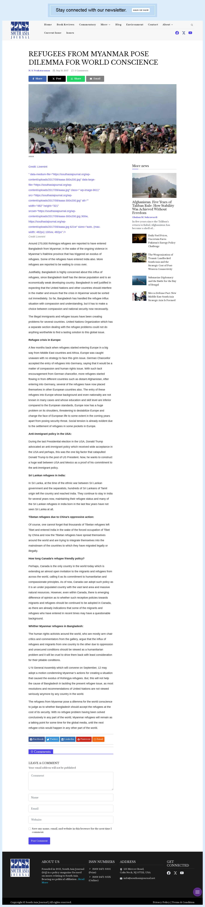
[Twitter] (184, 32)
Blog (118, 24)
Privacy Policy (161, 902)
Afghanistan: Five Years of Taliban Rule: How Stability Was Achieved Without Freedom (153, 207)
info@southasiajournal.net (139, 878)
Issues (70, 33)
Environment (134, 24)
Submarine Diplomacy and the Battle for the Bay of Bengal (162, 281)
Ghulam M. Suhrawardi (144, 217)
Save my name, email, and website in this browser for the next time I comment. (72, 830)
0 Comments (81, 70)
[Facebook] (177, 32)
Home (48, 24)
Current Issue (52, 33)
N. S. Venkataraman (39, 70)
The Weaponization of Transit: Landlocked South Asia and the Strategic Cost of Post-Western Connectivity (160, 261)
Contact (153, 24)
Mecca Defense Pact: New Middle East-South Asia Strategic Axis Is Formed (162, 297)
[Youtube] (190, 32)
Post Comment (39, 840)
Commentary (87, 24)
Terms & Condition (183, 902)
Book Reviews (65, 24)
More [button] (104, 24)
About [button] (166, 24)
